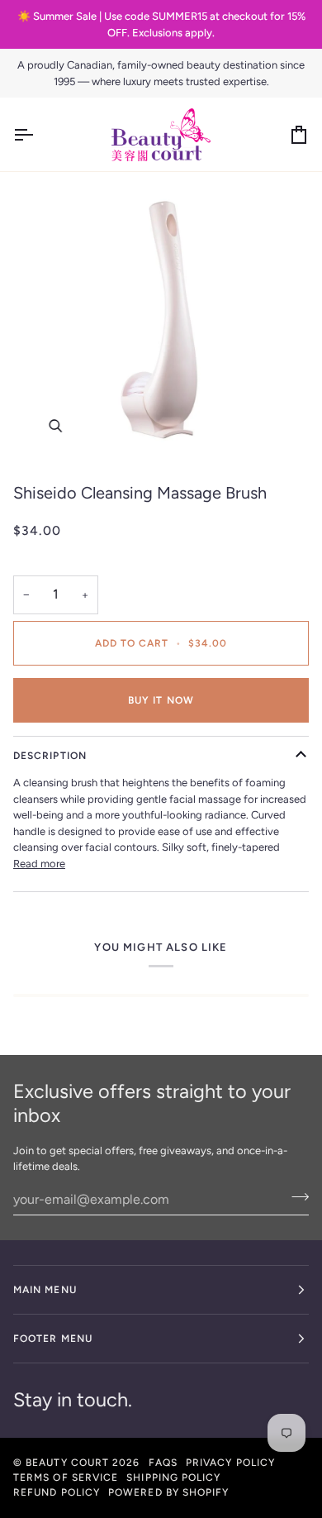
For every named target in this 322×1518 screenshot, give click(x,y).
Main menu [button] (45, 1290)
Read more (39, 863)
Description (50, 755)
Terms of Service (65, 1477)
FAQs (163, 1462)
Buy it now (161, 700)
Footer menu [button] (52, 1338)
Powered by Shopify (168, 1492)
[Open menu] (38, 134)
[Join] (295, 1197)
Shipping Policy (173, 1477)
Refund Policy (56, 1492)
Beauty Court (67, 1462)
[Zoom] (161, 320)
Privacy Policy (230, 1462)
